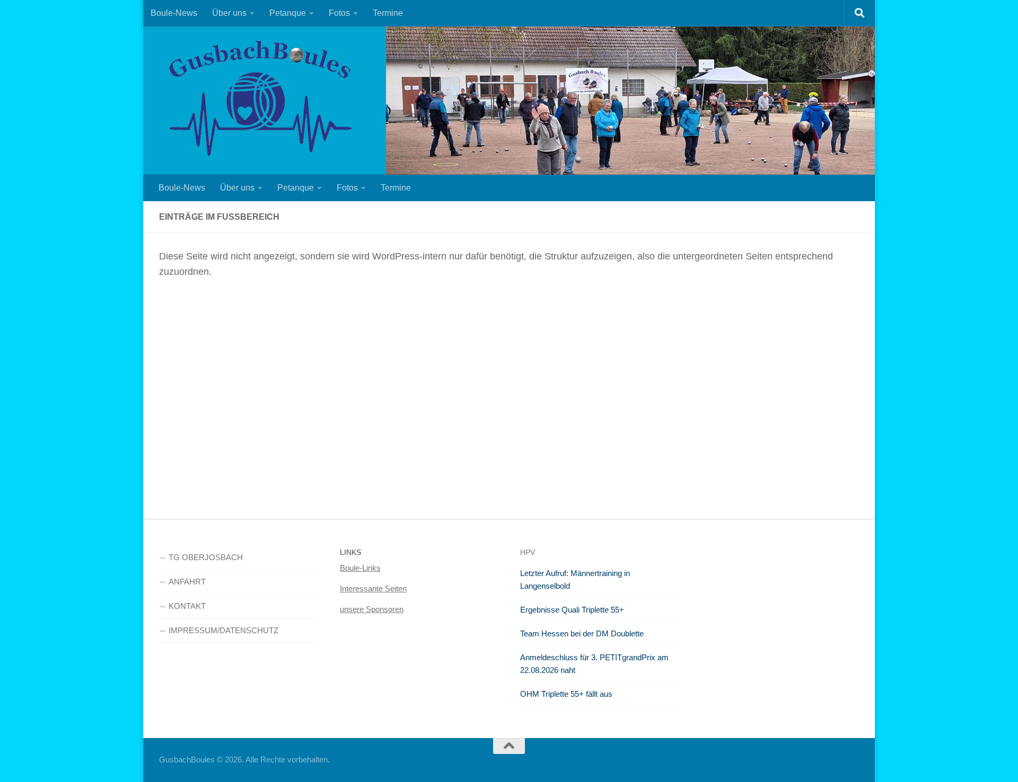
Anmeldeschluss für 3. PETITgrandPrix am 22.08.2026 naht (594, 664)
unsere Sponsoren (371, 609)
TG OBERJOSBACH (206, 557)
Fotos (339, 12)
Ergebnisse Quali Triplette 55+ (572, 609)
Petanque (287, 12)
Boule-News (174, 12)
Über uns (229, 12)
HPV (527, 552)
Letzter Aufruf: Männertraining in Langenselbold (575, 579)
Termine (388, 12)
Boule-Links (360, 567)
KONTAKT (187, 605)
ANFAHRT (187, 581)
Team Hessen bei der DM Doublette (582, 633)
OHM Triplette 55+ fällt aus (566, 693)
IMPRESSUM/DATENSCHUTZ (223, 630)
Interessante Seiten (373, 588)
